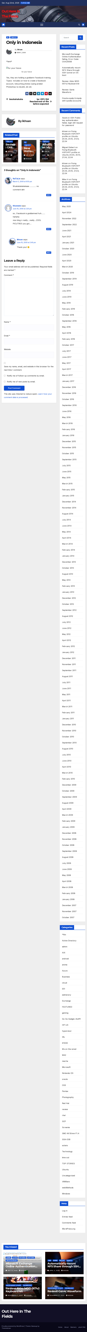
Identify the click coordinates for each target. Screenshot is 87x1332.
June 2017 (66, 357)
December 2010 (69, 724)
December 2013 (69, 562)
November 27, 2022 (15, 1295)
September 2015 (69, 459)
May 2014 (66, 532)
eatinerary (66, 995)
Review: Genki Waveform (64, 1291)
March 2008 (67, 887)
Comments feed (69, 1223)
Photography (68, 1097)
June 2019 (66, 297)
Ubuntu (65, 1169)
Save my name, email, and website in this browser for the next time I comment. (28, 368)
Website (7, 349)
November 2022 (69, 218)
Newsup (34, 1326)
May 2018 (66, 327)
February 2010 (68, 779)
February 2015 (68, 489)
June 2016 (66, 411)
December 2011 (69, 658)
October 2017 (68, 345)
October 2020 (68, 248)
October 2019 (68, 273)
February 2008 (68, 893)
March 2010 (67, 773)
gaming (65, 1013)
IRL (8, 37)
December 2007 (69, 905)
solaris (65, 1145)
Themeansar (6, 1328)
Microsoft (66, 1067)
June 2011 (66, 688)
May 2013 (66, 580)
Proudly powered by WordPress (13, 1326)
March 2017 (67, 375)
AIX (63, 953)
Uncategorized (68, 1175)
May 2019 (66, 303)
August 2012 (67, 616)
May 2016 (66, 417)
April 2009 (66, 809)
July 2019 (66, 291)
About (66, 1327)
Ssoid (64, 118)
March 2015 (67, 483)
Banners (73, 1327)
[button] (79, 25)
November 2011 (69, 664)
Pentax (65, 1091)
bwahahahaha (16, 99)
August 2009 (67, 803)
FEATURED (67, 1007)
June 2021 (66, 230)
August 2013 (67, 574)
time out (14, 37)
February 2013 (68, 586)
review (65, 1109)
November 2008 (69, 839)
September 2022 (69, 224)
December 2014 (69, 502)
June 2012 (66, 628)
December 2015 (69, 441)
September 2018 (69, 321)
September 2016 (69, 405)
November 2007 (69, 911)
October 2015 (68, 453)
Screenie (66, 1127)
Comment (9, 275)
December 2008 (69, 833)
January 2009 (68, 827)
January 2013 (68, 592)
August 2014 (67, 514)
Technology (67, 1151)
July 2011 (66, 682)
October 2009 (68, 791)
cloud (64, 983)
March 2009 (67, 815)
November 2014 (69, 508)
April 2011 (66, 700)
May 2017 (66, 363)
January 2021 (68, 242)
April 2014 (66, 538)
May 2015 (66, 477)
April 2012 (66, 640)
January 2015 (68, 496)
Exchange (66, 1001)
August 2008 (67, 857)
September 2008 (69, 851)
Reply (49, 195)
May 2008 (66, 875)
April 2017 (66, 369)
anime (64, 965)
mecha (65, 1061)
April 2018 (66, 333)
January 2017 (68, 381)
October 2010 (68, 737)
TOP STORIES (68, 1163)
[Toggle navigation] (42, 24)
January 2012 (68, 652)
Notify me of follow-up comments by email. (25, 376)
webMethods (67, 1187)
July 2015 (66, 465)
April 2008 (66, 881)
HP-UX (65, 1025)
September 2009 (69, 797)
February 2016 (68, 429)
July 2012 (66, 622)
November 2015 (69, 447)
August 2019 (67, 285)
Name (7, 322)
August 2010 (67, 749)
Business (66, 977)
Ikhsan (20, 239)
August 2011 (67, 676)
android (65, 959)
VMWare (66, 1181)
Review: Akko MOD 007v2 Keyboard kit (23, 1290)
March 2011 (67, 706)
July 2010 (66, 755)
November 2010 (69, 730)
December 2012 (69, 598)
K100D (65, 1043)
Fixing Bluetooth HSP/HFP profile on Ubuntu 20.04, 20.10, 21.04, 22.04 (71, 136)
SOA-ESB (66, 1139)
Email (7, 336)
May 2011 (66, 694)
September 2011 (69, 670)
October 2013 (68, 568)
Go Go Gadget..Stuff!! (71, 1019)
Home (60, 1327)
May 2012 (66, 634)
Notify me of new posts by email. (21, 381)
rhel (64, 1115)
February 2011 (68, 712)
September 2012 (69, 610)
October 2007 (68, 917)
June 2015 (66, 471)
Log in (64, 1211)
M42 (64, 1055)
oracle (65, 1079)
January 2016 (68, 435)
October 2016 (68, 399)
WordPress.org (68, 1229)
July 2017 (66, 351)
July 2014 (66, 520)
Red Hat (65, 1103)
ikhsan (20, 50)
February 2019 (68, 309)
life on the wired (69, 1049)
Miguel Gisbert (68, 147)
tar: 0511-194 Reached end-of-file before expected (39, 101)
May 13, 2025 (13, 1270)
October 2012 (68, 604)
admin (64, 946)
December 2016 (69, 387)
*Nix (64, 934)
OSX (64, 1085)
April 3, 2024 (55, 1270)
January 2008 (68, 899)
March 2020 (67, 267)
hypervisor (67, 1031)
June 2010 (66, 761)
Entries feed (67, 1217)
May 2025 (66, 206)
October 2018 (68, 315)
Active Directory (69, 940)
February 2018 (68, 339)
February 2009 (68, 821)
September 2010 (69, 743)
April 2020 (66, 261)
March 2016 (67, 423)
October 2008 (68, 845)
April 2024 (66, 212)
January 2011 (68, 718)
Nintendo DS (67, 1073)
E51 (63, 989)
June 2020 (67, 255)
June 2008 (67, 869)
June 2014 (66, 526)
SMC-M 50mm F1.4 (70, 1133)
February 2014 (68, 550)
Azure (65, 971)
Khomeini (17, 206)
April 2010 (66, 767)
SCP (64, 1121)
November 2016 (69, 393)
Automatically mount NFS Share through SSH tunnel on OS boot (63, 1266)
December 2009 (69, 785)
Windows (66, 1194)
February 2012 (68, 646)
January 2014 (68, 556)
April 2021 (66, 236)
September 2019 (69, 279)
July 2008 (66, 863)
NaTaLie (16, 178)
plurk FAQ (82, 1327)
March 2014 (67, 544)
